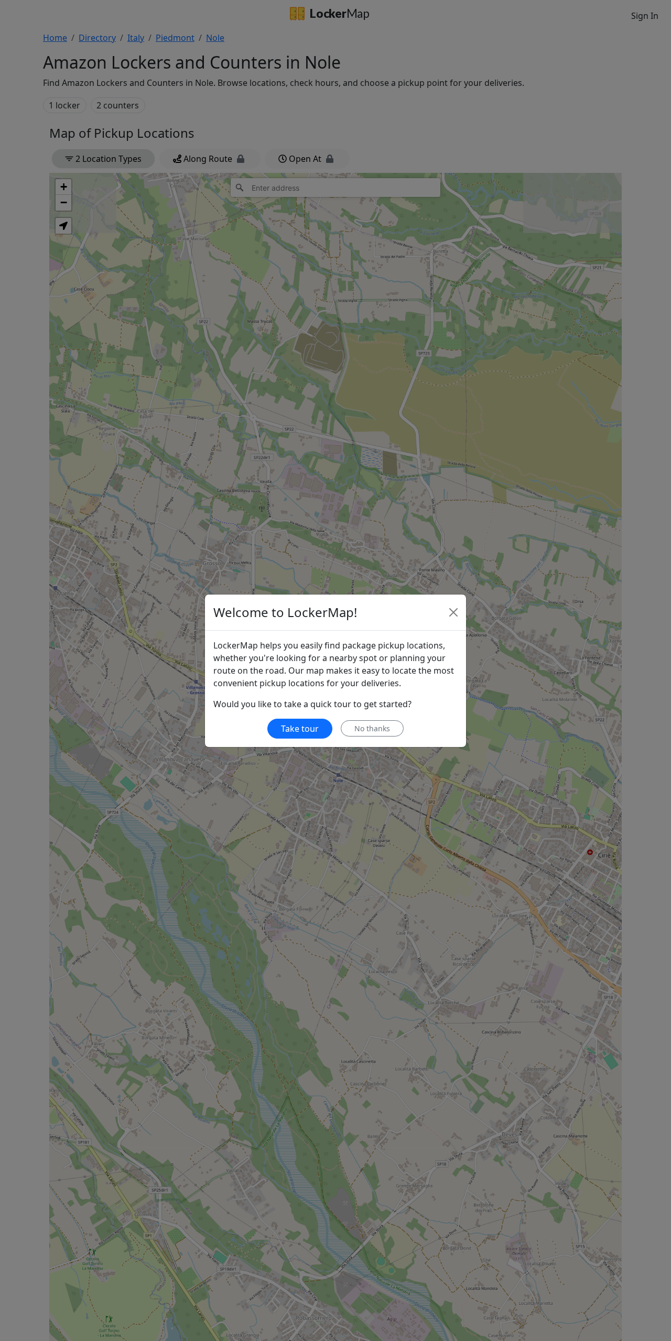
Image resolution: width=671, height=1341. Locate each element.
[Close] (453, 612)
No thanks (372, 728)
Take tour (300, 728)
